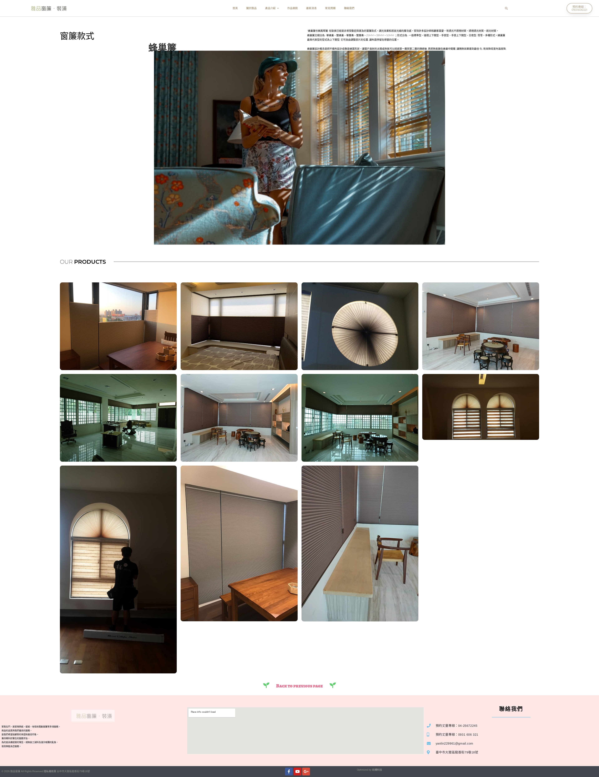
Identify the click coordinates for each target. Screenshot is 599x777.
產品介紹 (270, 8)
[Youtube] (297, 771)
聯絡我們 (349, 8)
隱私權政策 (50, 771)
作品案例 (292, 8)
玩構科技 (377, 769)
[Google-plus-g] (306, 771)
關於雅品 (251, 8)
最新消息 (311, 8)
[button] (506, 8)
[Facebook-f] (289, 771)
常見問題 (330, 8)
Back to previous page (299, 686)
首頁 (235, 8)
